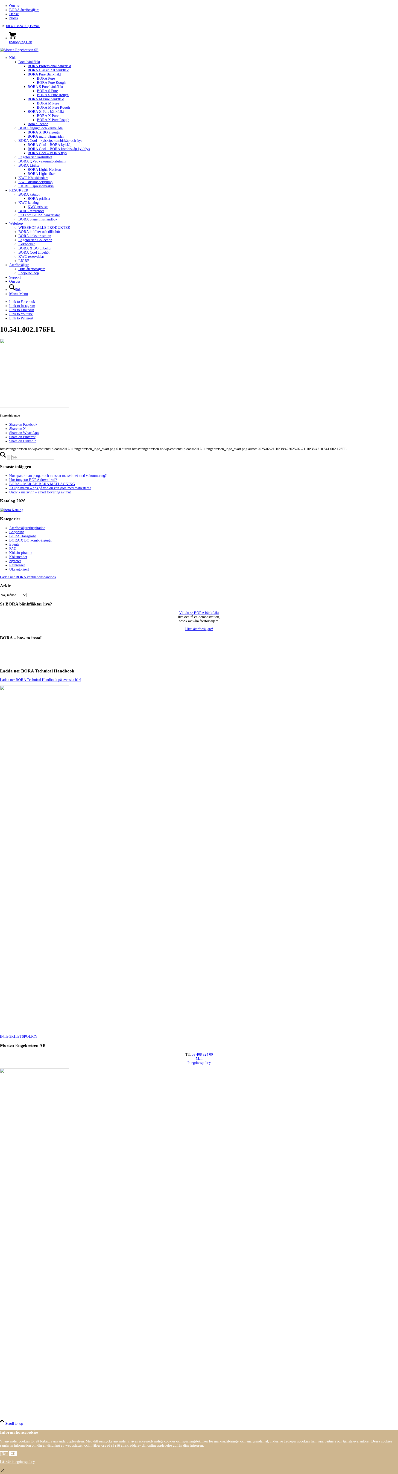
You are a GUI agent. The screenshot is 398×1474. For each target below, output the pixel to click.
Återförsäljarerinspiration (27, 528)
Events (14, 544)
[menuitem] (203, 6)
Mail (199, 1058)
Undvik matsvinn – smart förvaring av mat (40, 492)
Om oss (14, 6)
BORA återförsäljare (24, 10)
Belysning (16, 532)
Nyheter (15, 561)
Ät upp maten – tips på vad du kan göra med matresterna (50, 488)
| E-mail (34, 26)
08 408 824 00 (17, 26)
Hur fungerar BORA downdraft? (33, 480)
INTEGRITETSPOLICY (19, 1036)
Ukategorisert (19, 569)
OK (13, 1453)
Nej (4, 1453)
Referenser (17, 565)
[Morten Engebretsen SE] (19, 50)
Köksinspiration (20, 553)
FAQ (13, 548)
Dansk (14, 14)
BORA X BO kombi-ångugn (30, 540)
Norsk (13, 18)
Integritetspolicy (199, 1063)
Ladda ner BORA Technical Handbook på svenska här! (40, 680)
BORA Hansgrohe (22, 536)
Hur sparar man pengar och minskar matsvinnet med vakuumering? (58, 476)
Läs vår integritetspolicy (17, 1462)
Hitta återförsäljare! (199, 629)
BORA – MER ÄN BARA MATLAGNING (42, 484)
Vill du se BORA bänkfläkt (199, 613)
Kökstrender (18, 557)
